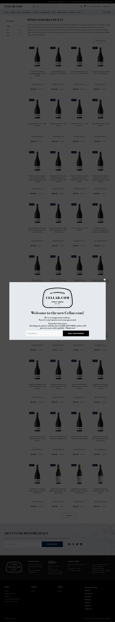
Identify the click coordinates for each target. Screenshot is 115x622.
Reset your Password (76, 333)
